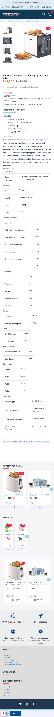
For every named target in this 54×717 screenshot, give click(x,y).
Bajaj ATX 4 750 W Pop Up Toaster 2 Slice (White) (14, 495)
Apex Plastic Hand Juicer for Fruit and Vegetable (8, 534)
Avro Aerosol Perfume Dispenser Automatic (22, 534)
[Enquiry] (14, 507)
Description (9, 110)
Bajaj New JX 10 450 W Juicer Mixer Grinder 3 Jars (40, 495)
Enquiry (15, 713)
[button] (7, 27)
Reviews (21, 110)
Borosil (13, 96)
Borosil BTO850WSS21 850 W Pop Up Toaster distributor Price (26, 442)
